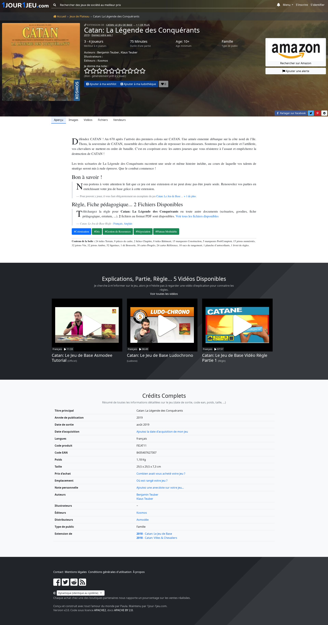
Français (117, 223)
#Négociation (143, 231)
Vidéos (88, 120)
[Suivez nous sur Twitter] (65, 584)
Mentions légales (76, 572)
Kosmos (103, 60)
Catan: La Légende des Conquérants (142, 30)
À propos (139, 572)
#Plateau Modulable (166, 231)
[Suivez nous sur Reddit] (74, 584)
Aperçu (58, 120)
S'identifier (318, 5)
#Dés (97, 231)
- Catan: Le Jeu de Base (154, 534)
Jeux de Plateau (79, 16)
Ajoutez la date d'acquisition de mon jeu (162, 431)
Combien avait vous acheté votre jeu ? (160, 473)
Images (73, 120)
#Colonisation (81, 231)
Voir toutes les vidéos (164, 294)
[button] (279, 5)
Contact (58, 572)
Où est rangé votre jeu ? (151, 480)
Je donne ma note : (96, 66)
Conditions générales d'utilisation (110, 572)
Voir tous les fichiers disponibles (197, 216)
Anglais (128, 223)
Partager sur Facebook (292, 113)
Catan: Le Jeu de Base (119, 24)
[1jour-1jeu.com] (25, 5)
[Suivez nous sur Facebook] (56, 584)
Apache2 (100, 610)
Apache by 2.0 (123, 610)
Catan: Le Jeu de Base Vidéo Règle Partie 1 (234, 357)
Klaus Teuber (129, 52)
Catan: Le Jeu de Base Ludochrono (160, 355)
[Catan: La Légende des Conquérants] (41, 62)
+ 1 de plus (190, 196)
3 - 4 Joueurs (93, 41)
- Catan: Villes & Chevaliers (156, 538)
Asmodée (142, 520)
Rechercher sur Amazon (295, 63)
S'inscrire (302, 5)
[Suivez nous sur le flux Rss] (82, 584)
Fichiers (103, 120)
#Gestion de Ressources (118, 231)
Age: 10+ (182, 41)
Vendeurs (119, 120)
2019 (87, 35)
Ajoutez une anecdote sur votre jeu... (160, 487)
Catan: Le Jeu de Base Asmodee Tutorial (82, 357)
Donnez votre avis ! (102, 35)
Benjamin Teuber (108, 52)
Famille (227, 41)
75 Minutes (138, 41)
